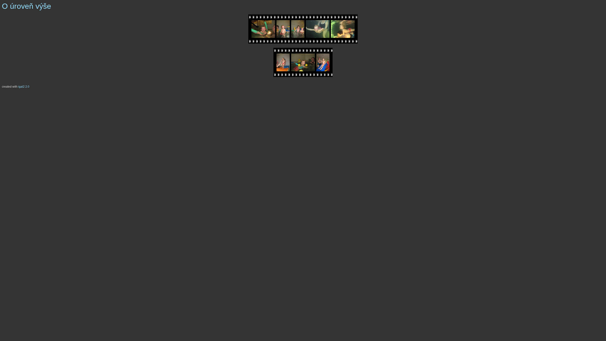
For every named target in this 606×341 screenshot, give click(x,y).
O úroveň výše (26, 6)
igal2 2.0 (23, 86)
